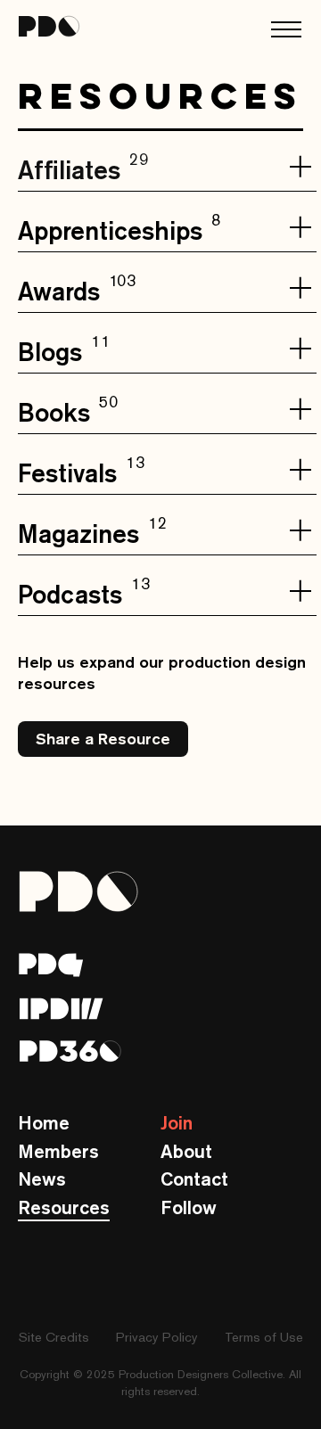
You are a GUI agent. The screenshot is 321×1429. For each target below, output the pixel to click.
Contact (194, 1179)
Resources (64, 1207)
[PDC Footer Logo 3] (70, 1051)
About (186, 1151)
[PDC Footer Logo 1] (51, 965)
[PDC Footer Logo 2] (61, 1009)
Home (44, 1123)
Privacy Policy (157, 1336)
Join (176, 1123)
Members (58, 1151)
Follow (188, 1207)
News (42, 1179)
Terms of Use (264, 1336)
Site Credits (54, 1336)
